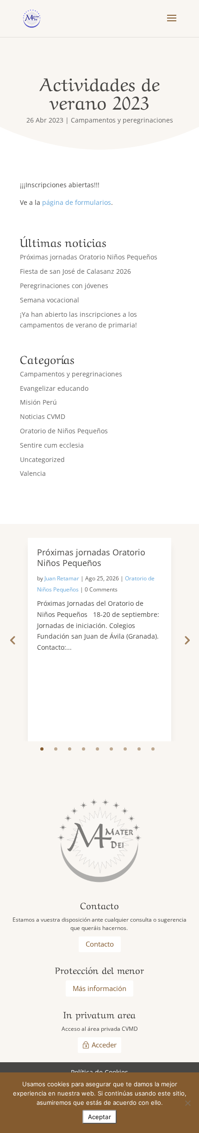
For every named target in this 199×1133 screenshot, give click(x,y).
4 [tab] (83, 749)
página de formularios (76, 202)
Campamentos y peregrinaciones (122, 120)
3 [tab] (69, 749)
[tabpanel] (99, 639)
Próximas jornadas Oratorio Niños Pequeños (88, 256)
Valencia (33, 473)
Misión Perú (38, 402)
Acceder (104, 1044)
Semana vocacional (49, 300)
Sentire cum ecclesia (52, 445)
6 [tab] (111, 749)
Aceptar (99, 1117)
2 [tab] (55, 749)
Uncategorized (42, 459)
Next (186, 639)
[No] (187, 1103)
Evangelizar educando (54, 388)
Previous (12, 639)
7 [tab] (125, 749)
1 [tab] (42, 749)
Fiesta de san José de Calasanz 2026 (75, 271)
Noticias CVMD (42, 416)
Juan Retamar (61, 578)
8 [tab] (139, 749)
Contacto (100, 943)
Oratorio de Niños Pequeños (64, 430)
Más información (99, 988)
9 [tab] (153, 749)
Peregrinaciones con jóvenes (64, 285)
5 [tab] (97, 749)
